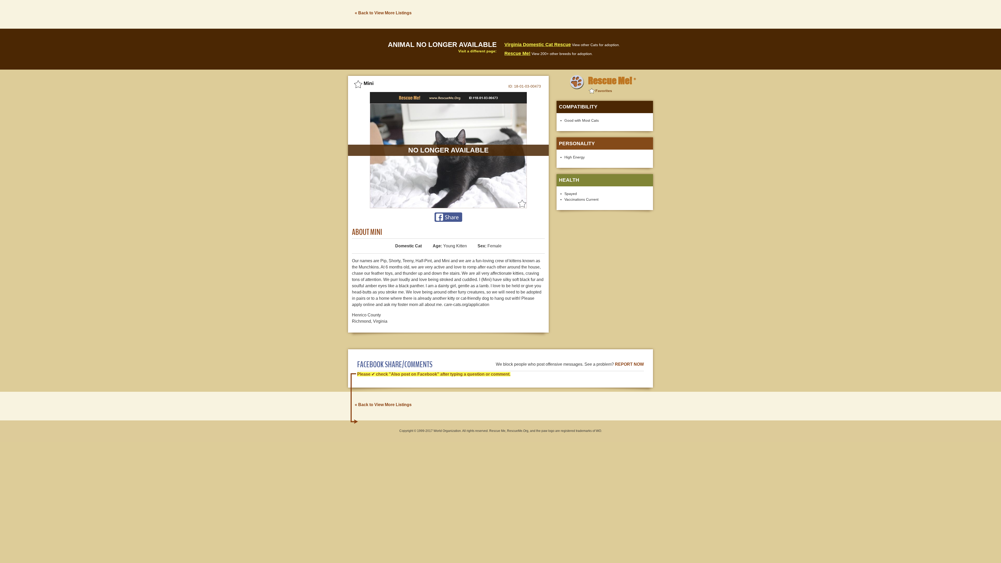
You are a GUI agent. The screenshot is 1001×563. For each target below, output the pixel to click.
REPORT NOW (629, 364)
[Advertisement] (558, 14)
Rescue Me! (517, 53)
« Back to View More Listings (383, 13)
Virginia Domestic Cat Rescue (537, 44)
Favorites (603, 91)
